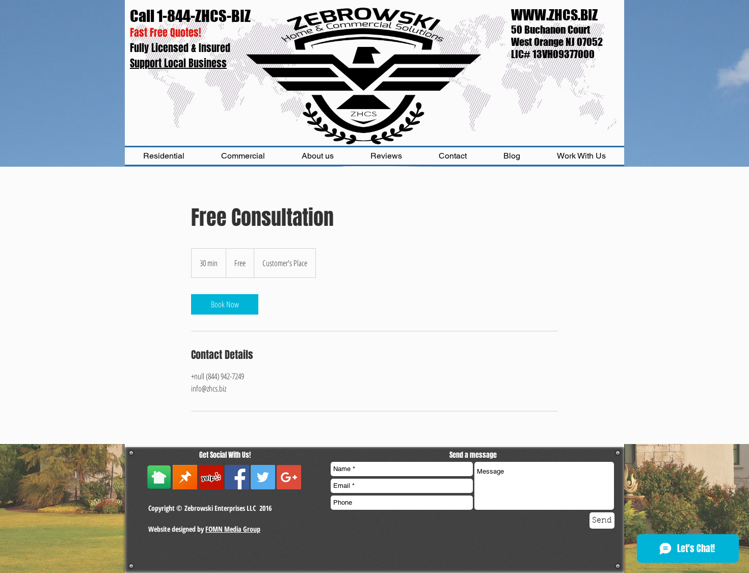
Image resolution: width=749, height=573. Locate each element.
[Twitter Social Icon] (263, 477)
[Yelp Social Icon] (211, 477)
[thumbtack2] (185, 477)
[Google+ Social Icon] (289, 477)
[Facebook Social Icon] (237, 477)
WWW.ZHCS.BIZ (554, 14)
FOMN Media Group (232, 529)
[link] (224, 304)
